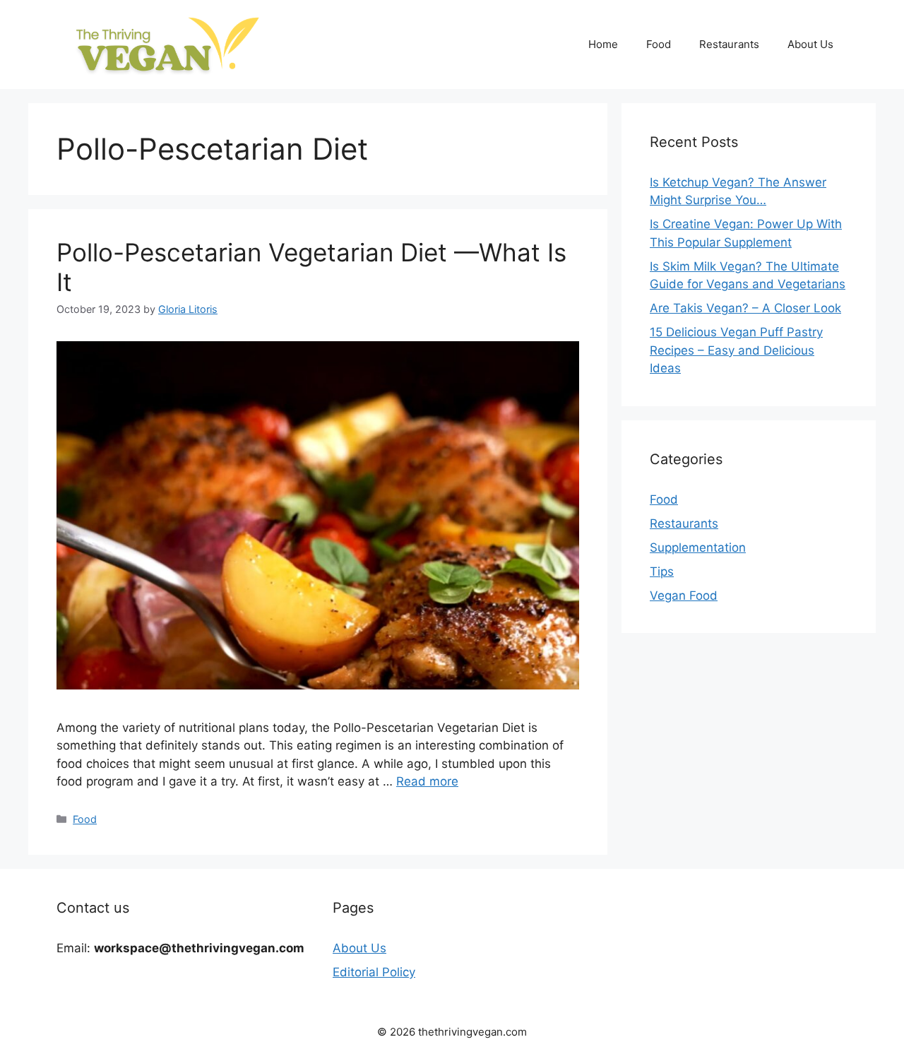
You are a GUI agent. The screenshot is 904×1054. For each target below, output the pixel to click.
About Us (810, 44)
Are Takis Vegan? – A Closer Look (745, 308)
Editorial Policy (374, 972)
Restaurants (729, 44)
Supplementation (698, 547)
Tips (662, 571)
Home (603, 44)
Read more (427, 781)
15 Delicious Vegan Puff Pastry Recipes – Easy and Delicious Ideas (736, 350)
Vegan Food (684, 595)
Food (658, 44)
